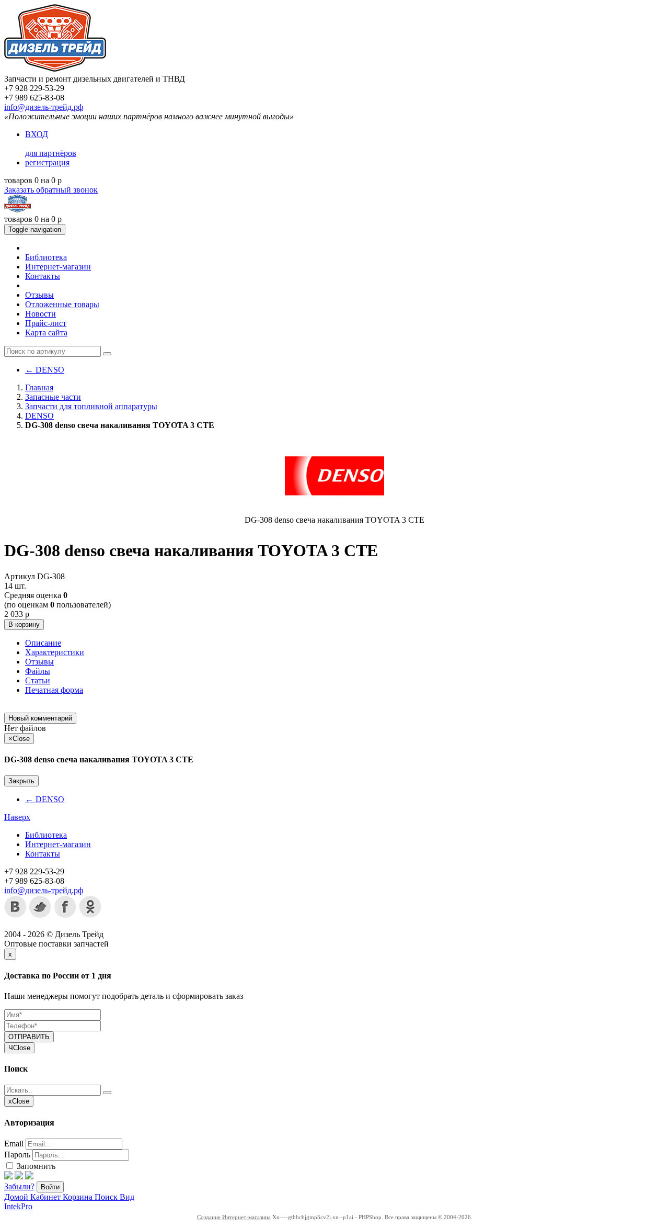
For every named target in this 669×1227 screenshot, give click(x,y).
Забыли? (19, 1186)
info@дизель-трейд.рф (43, 107)
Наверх (17, 817)
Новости (40, 313)
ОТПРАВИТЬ (29, 1037)
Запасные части (53, 396)
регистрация (47, 162)
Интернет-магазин (58, 266)
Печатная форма (54, 689)
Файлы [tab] (37, 671)
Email (14, 1143)
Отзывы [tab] (39, 661)
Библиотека (46, 257)
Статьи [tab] (37, 680)
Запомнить (35, 1166)
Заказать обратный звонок (51, 189)
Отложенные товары (62, 304)
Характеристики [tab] (54, 652)
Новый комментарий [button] (40, 718)
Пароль (17, 1154)
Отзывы (39, 294)
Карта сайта (46, 332)
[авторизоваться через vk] (29, 1176)
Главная (39, 387)
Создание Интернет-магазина (234, 1217)
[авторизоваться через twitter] (19, 1176)
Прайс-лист (45, 323)
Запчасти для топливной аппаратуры (91, 406)
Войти (50, 1187)
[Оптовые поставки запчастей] (55, 69)
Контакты (42, 276)
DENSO (44, 369)
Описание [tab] (43, 642)
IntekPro (18, 1206)
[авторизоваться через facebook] (8, 1176)
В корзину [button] (24, 624)
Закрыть (21, 781)
